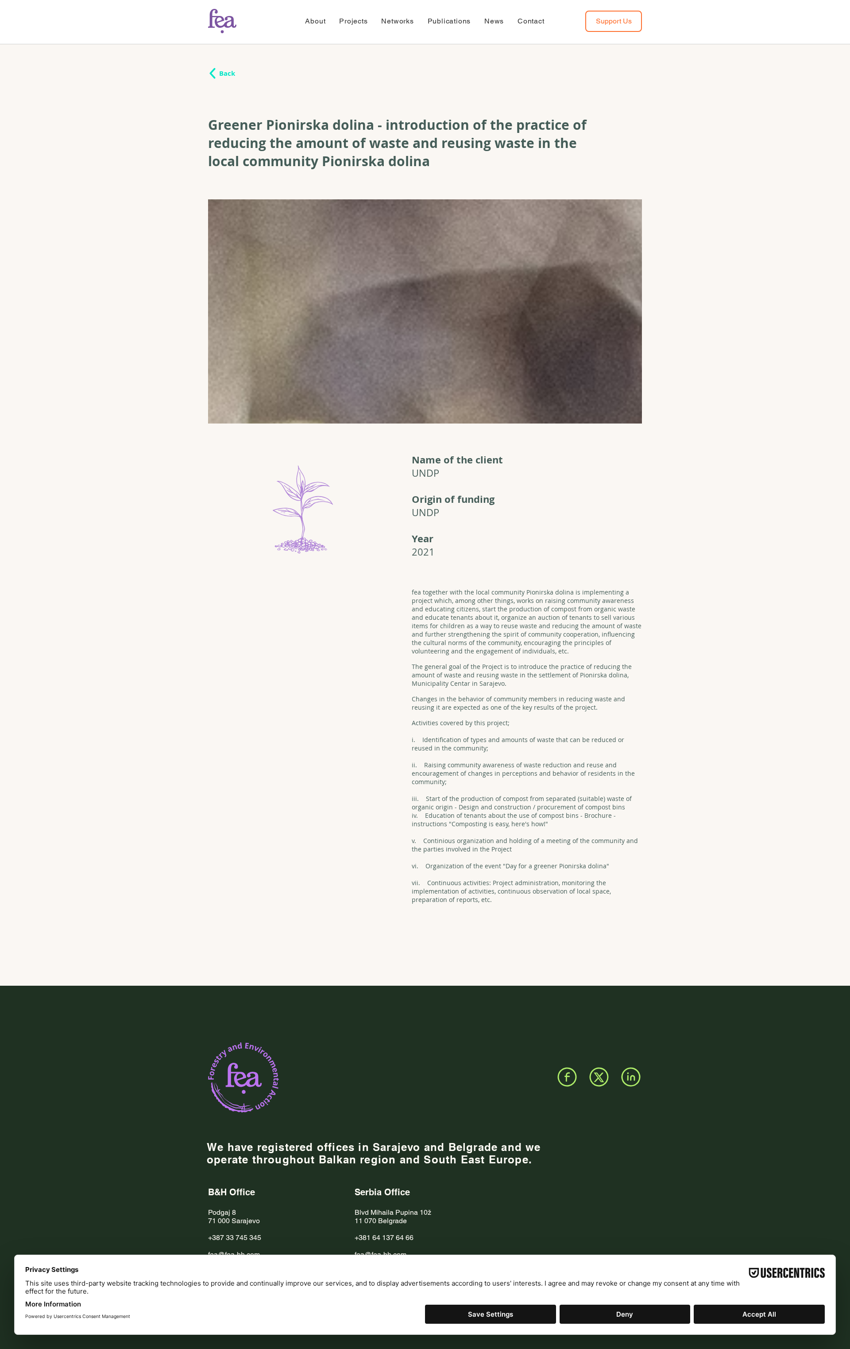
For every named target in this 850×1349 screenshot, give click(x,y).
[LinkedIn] (630, 1077)
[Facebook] (567, 1077)
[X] (599, 1077)
